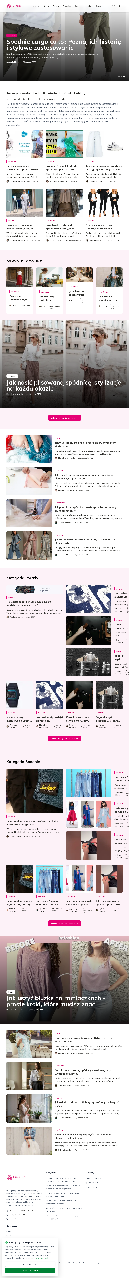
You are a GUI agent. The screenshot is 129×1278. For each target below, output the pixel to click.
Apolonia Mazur (13, 62)
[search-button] (113, 6)
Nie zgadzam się (30, 1264)
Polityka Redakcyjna (80, 1263)
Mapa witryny (96, 1263)
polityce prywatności (39, 1258)
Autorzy (89, 1172)
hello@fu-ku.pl (15, 1219)
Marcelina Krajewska (14, 394)
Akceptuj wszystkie (30, 1270)
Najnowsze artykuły (41, 6)
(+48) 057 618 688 (17, 1215)
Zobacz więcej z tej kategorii (63, 418)
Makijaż (89, 6)
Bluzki (11, 221)
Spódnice (67, 6)
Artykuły (51, 1172)
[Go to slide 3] (124, 77)
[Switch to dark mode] (120, 6)
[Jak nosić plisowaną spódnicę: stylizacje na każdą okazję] (64, 364)
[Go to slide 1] (119, 76)
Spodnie (78, 6)
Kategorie (11, 1225)
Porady (56, 6)
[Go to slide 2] (121, 76)
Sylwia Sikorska (91, 1187)
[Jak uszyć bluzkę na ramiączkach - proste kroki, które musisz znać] (64, 980)
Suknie (98, 6)
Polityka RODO (64, 1263)
